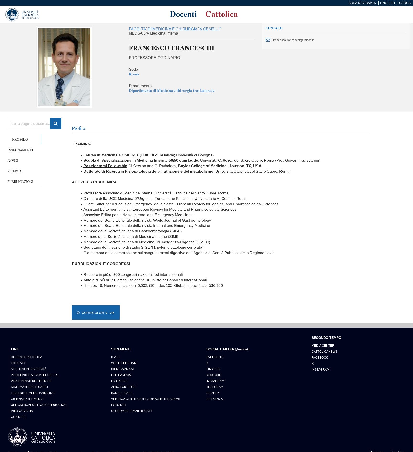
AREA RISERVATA (362, 3)
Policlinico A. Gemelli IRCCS (34, 375)
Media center (323, 345)
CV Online (119, 380)
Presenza (214, 398)
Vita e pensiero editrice (31, 380)
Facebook (214, 357)
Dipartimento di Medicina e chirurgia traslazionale (171, 90)
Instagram (215, 380)
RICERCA (14, 171)
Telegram (214, 386)
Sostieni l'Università (28, 369)
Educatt (18, 363)
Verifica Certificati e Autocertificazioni (145, 398)
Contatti (18, 416)
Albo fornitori (123, 386)
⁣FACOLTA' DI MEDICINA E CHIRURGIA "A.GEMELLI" (175, 29)
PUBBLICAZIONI (20, 181)
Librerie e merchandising (33, 392)
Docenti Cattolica (26, 357)
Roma (134, 74)
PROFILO (20, 139)
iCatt (115, 357)
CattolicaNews (324, 351)
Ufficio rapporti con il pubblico (38, 404)
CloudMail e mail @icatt (131, 410)
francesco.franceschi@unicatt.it (293, 40)
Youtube (213, 375)
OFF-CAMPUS (121, 375)
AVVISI (12, 160)
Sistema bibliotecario (29, 386)
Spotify (212, 392)
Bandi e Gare (122, 392)
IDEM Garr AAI (122, 369)
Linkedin (213, 369)
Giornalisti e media (27, 398)
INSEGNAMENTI (20, 150)
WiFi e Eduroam (123, 363)
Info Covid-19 (22, 410)
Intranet (118, 404)
